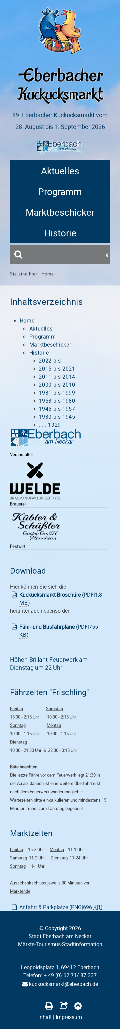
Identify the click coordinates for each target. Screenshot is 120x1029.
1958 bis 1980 (57, 400)
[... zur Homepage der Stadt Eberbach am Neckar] (46, 441)
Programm (60, 191)
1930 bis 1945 (57, 416)
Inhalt (45, 1017)
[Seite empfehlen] (64, 1006)
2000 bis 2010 (57, 384)
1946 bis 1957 (57, 408)
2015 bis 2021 (57, 368)
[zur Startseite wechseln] (60, 53)
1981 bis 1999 (57, 392)
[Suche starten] (108, 255)
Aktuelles (60, 170)
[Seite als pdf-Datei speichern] (49, 1006)
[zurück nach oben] (78, 1006)
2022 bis (50, 360)
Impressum (69, 1017)
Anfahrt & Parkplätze (61, 907)
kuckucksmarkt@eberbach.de (63, 984)
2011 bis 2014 (57, 376)
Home (47, 274)
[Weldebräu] (35, 482)
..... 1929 (50, 424)
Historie (60, 232)
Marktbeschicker (60, 212)
